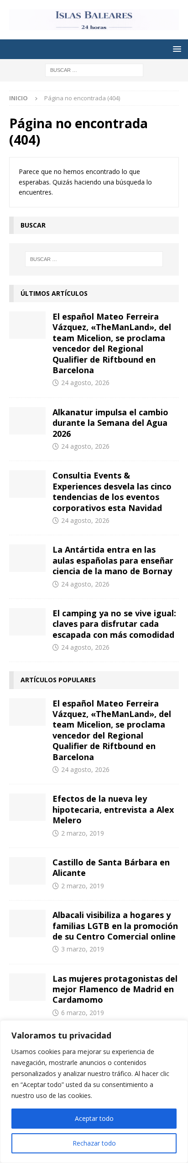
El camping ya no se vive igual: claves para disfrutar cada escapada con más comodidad (114, 624)
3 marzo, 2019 (82, 949)
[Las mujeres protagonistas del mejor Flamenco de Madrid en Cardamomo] (27, 987)
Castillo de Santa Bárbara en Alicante (111, 867)
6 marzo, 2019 (82, 1012)
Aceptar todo (94, 1118)
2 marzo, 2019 (82, 833)
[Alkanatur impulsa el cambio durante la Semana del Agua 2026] (27, 421)
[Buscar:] (94, 69)
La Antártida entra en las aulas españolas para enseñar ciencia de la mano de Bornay (112, 560)
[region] (94, 1091)
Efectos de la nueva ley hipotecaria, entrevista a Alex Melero (113, 809)
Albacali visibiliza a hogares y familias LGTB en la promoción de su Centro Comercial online (115, 925)
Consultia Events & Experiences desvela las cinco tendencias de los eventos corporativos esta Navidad (112, 491)
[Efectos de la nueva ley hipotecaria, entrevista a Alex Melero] (27, 807)
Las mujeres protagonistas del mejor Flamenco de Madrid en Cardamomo (115, 989)
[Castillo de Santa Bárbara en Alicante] (27, 871)
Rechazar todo (94, 1143)
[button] (175, 49)
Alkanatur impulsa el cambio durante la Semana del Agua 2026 (110, 423)
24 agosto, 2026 (85, 382)
